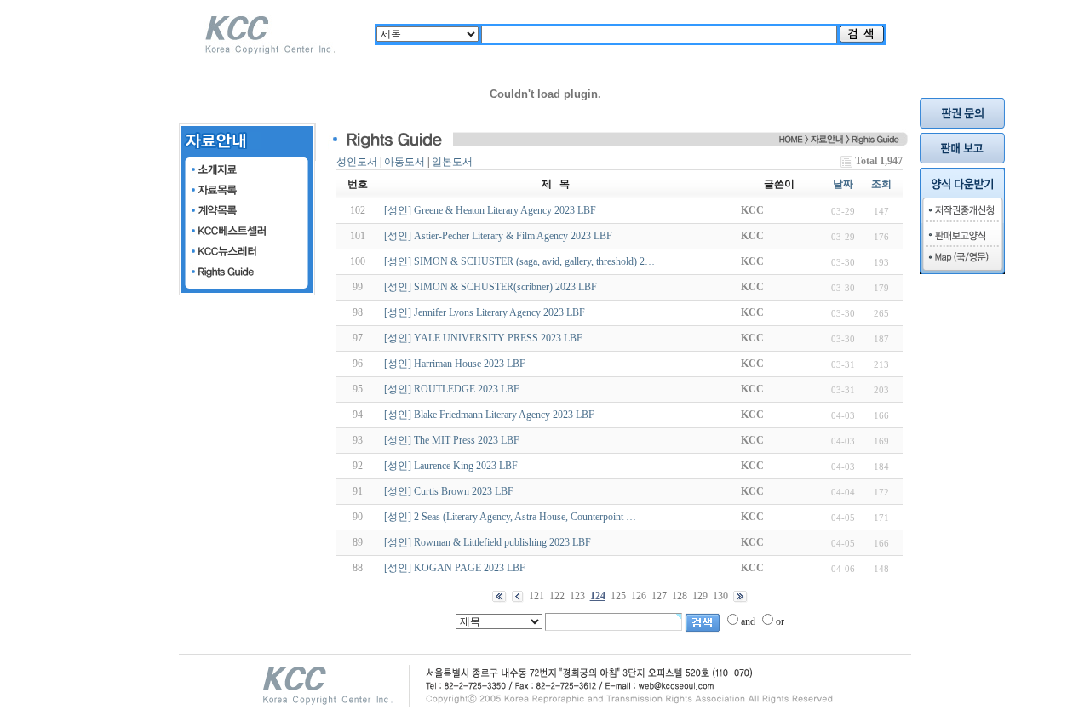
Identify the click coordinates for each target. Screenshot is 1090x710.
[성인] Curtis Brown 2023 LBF (448, 491)
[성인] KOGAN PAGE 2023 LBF (454, 568)
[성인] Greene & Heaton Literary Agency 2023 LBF (490, 210)
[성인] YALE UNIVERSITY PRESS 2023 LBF (483, 338)
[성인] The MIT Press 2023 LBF (451, 440)
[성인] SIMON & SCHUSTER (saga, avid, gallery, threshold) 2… (519, 261)
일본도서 (452, 162)
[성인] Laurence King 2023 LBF (451, 466)
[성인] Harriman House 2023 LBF (454, 363)
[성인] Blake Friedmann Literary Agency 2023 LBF (489, 415)
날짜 (843, 184)
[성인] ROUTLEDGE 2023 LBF (451, 389)
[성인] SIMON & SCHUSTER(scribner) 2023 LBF (490, 287)
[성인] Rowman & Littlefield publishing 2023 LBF (487, 542)
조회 (881, 184)
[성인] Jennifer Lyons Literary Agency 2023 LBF (484, 312)
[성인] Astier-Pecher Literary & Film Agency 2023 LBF (498, 236)
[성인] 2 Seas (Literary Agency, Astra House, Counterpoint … (510, 517)
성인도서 (356, 162)
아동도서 (404, 162)
